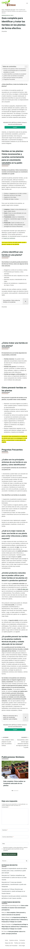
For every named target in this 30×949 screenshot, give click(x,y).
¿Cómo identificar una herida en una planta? (15, 74)
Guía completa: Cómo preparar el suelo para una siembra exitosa (8, 741)
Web (3, 843)
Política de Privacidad (11, 945)
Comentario (5, 807)
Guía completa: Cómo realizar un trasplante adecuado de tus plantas (14, 783)
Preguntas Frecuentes (9, 79)
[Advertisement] (15, 47)
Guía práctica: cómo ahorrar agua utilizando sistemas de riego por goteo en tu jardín (22, 742)
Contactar (22, 940)
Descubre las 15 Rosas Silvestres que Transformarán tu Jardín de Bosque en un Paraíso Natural (13, 891)
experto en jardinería (9, 238)
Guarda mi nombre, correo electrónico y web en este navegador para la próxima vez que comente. (15, 849)
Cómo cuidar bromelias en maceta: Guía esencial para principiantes (15, 907)
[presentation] (15, 770)
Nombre (5, 830)
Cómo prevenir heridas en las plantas (13, 77)
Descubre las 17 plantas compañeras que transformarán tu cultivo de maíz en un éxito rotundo (14, 877)
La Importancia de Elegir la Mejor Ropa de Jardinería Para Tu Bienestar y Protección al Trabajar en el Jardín (15, 919)
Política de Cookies (19, 943)
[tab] (12, 790)
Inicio (6, 940)
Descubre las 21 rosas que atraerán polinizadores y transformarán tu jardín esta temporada (14, 884)
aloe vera (25, 589)
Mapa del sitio (9, 943)
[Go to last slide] (4, 775)
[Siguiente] (26, 775)
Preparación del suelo (7, 15)
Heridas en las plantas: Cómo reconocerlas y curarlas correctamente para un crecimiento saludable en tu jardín (14, 70)
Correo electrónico (8, 837)
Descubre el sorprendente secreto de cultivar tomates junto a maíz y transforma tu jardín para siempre (14, 870)
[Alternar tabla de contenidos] (25, 66)
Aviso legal (22, 945)
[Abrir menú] (27, 3)
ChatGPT (15, 127)
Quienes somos (13, 940)
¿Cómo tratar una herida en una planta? (14, 75)
